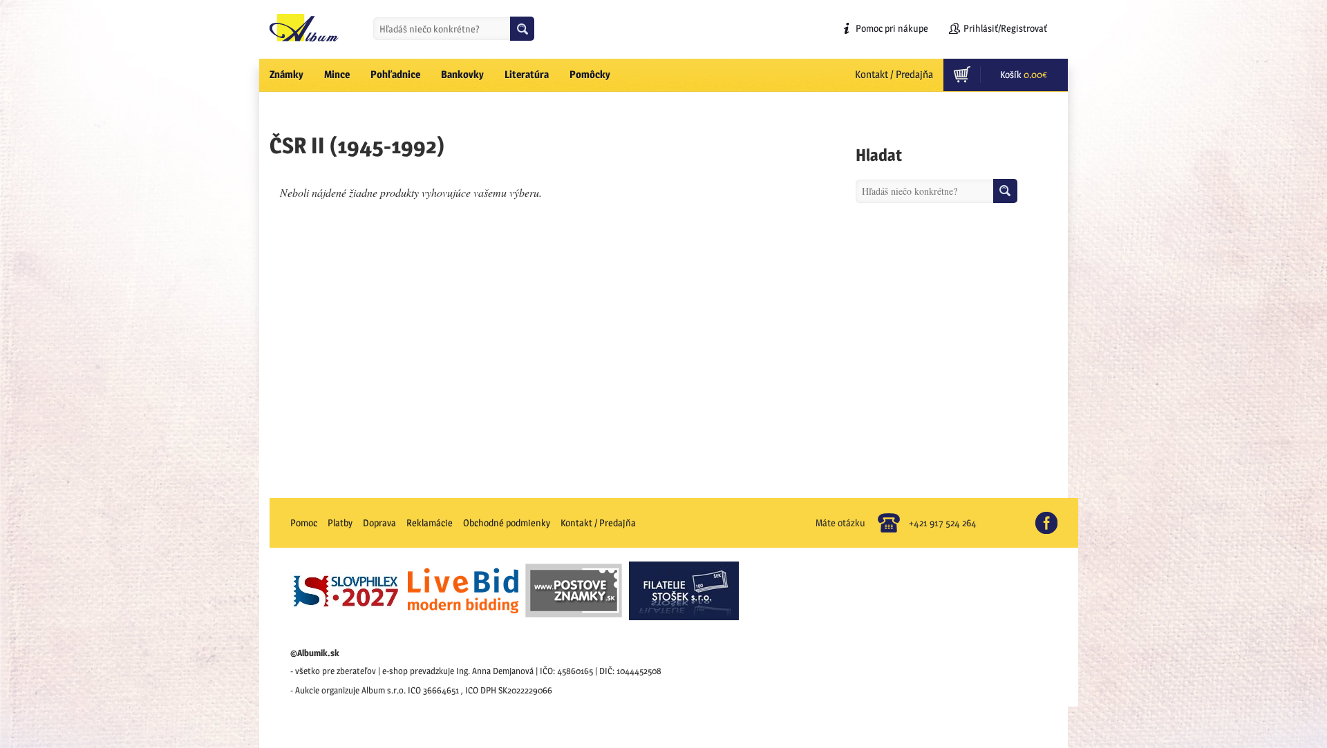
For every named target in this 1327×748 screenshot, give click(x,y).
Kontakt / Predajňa (894, 74)
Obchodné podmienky (506, 522)
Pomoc (303, 522)
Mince (337, 74)
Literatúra (527, 74)
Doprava (379, 522)
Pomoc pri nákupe (892, 28)
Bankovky (462, 74)
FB (1052, 517)
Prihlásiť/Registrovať (1005, 28)
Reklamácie (429, 522)
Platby (340, 522)
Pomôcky (590, 74)
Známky (286, 74)
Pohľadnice (395, 74)
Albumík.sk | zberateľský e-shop (304, 27)
